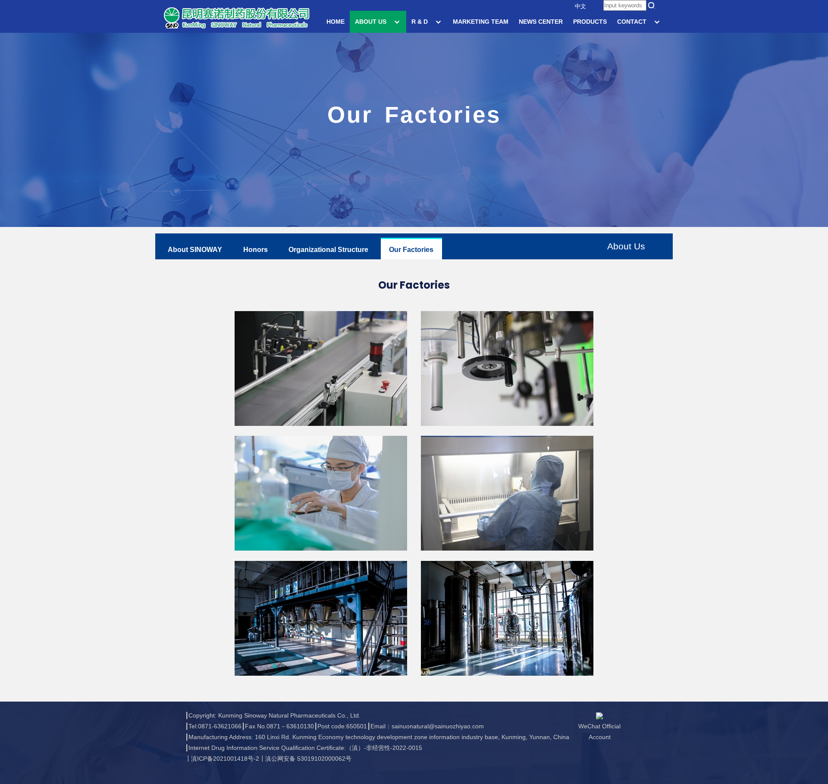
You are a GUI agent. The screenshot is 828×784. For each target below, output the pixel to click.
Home (335, 21)
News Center (541, 21)
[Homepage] (236, 17)
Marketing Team (480, 21)
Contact (632, 21)
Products (590, 21)
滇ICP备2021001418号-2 (225, 758)
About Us (371, 21)
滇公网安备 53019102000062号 (308, 758)
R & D (420, 21)
